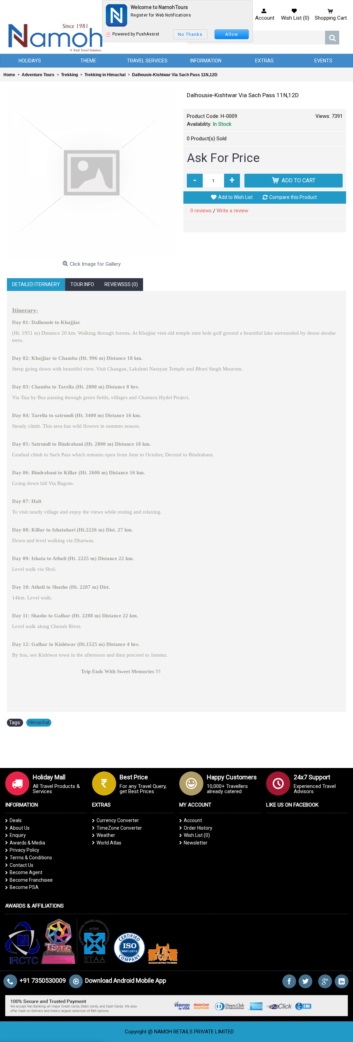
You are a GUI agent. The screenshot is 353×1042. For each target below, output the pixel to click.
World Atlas (109, 843)
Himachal (38, 722)
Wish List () (197, 835)
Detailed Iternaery (36, 284)
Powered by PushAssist (135, 34)
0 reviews (201, 211)
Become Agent (26, 872)
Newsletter (196, 843)
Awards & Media (27, 843)
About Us (20, 828)
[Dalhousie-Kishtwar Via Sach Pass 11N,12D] (91, 173)
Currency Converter (118, 820)
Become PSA (24, 887)
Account (193, 820)
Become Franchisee (31, 880)
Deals (16, 820)
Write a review (232, 211)
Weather (106, 835)
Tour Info (82, 284)
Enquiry (18, 835)
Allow (231, 34)
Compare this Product (293, 197)
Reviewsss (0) (121, 284)
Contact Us (21, 865)
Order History (198, 828)
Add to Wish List (235, 197)
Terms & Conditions (31, 857)
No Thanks (190, 34)
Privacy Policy (24, 850)
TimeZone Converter (119, 828)
